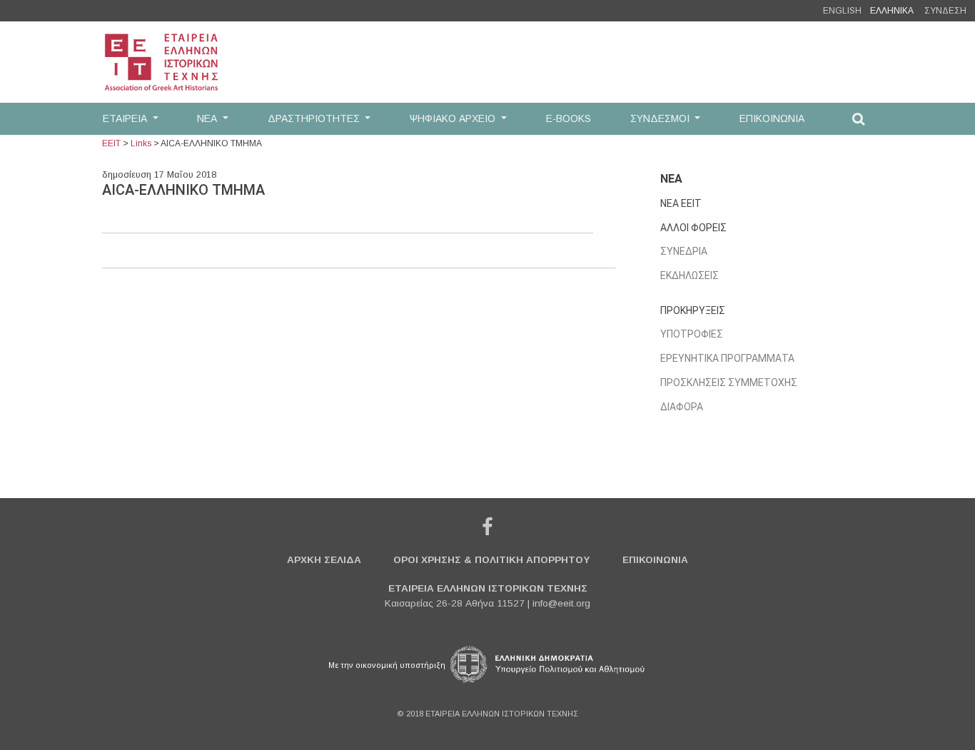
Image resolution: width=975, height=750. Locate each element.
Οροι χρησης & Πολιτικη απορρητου (491, 559)
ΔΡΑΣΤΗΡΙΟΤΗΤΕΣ (315, 118)
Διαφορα (681, 406)
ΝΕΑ (208, 118)
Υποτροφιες (691, 334)
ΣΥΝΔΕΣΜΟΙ (661, 118)
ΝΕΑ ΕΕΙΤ (681, 203)
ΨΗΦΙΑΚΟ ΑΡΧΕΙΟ (454, 118)
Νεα (671, 179)
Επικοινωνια (655, 559)
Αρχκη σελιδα (324, 559)
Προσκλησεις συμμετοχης (728, 382)
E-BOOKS (568, 118)
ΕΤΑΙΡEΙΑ (126, 118)
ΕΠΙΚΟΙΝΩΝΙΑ (771, 118)
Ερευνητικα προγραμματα (727, 358)
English (842, 11)
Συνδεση (945, 11)
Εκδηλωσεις (689, 275)
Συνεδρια (683, 251)
